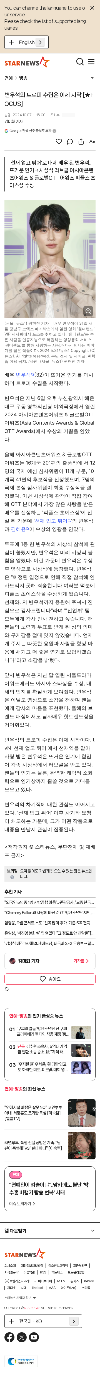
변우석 (23, 375)
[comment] (70, 141)
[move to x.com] (22, 1337)
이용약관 (29, 1272)
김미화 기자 (13, 121)
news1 (89, 1281)
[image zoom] (88, 311)
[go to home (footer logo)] (25, 1253)
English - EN (32, 42)
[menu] (91, 61)
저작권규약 (11, 1272)
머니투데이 (45, 1281)
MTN (61, 1281)
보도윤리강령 (76, 1272)
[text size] (92, 141)
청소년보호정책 (58, 1265)
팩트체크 (56, 1272)
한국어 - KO (30, 1321)
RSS (43, 1272)
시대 (23, 1288)
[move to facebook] (9, 1337)
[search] (80, 61)
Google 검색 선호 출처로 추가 (30, 131)
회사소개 (10, 1265)
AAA (52, 1288)
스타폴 (86, 1288)
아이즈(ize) (68, 1288)
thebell (38, 1288)
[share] (81, 141)
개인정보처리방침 (32, 1265)
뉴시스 (75, 1281)
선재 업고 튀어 (51, 521)
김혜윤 (18, 529)
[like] (59, 141)
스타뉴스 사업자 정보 (17, 1298)
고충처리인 (80, 1265)
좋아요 (54, 979)
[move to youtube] (34, 1337)
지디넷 (11, 1288)
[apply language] (40, 42)
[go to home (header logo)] (27, 61)
